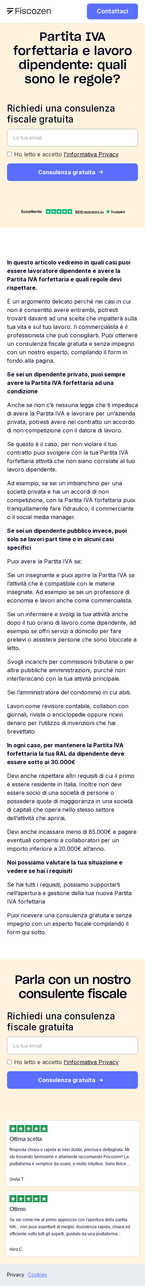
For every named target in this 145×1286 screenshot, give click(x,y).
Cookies (37, 1275)
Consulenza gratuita (66, 172)
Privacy (15, 1275)
